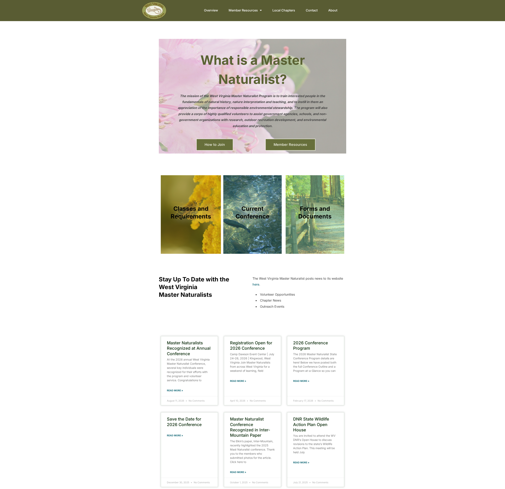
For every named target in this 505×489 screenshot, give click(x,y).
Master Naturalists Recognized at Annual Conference (188, 348)
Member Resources (243, 10)
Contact (312, 10)
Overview (211, 10)
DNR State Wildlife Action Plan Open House (311, 424)
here (255, 284)
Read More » (175, 390)
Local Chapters (283, 10)
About (332, 10)
